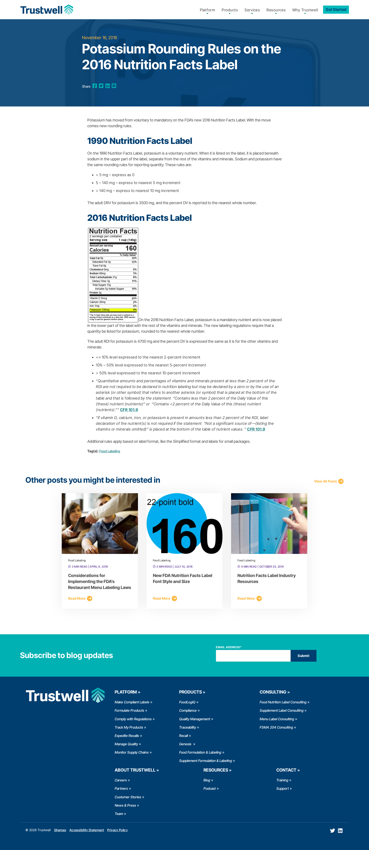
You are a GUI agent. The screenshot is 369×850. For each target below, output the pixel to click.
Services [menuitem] (252, 10)
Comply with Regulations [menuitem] (133, 719)
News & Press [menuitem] (125, 805)
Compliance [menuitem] (188, 710)
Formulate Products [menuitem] (129, 710)
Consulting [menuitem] (273, 692)
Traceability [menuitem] (187, 727)
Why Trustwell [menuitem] (305, 10)
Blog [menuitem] (207, 780)
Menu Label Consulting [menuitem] (277, 719)
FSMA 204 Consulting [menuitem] (276, 727)
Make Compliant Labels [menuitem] (132, 702)
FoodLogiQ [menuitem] (187, 702)
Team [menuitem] (119, 814)
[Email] (114, 86)
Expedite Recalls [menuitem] (127, 735)
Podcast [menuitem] (210, 788)
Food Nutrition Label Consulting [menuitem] (283, 702)
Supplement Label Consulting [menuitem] (281, 710)
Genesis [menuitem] (185, 744)
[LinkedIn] (107, 86)
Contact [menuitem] (286, 770)
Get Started (336, 9)
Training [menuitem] (282, 780)
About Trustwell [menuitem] (135, 770)
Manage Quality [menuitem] (126, 744)
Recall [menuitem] (183, 735)
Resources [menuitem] (276, 10)
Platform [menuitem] (207, 10)
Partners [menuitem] (121, 788)
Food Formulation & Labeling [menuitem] (200, 752)
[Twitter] (101, 86)
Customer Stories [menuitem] (128, 797)
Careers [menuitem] (121, 780)
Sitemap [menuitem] (60, 830)
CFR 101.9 (129, 409)
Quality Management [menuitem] (194, 719)
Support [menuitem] (282, 788)
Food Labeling (109, 451)
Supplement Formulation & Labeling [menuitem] (205, 761)
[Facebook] (94, 86)
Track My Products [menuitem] (129, 727)
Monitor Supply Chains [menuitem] (132, 752)
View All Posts (325, 481)
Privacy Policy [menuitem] (117, 830)
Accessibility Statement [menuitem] (86, 830)
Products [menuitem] (230, 10)
